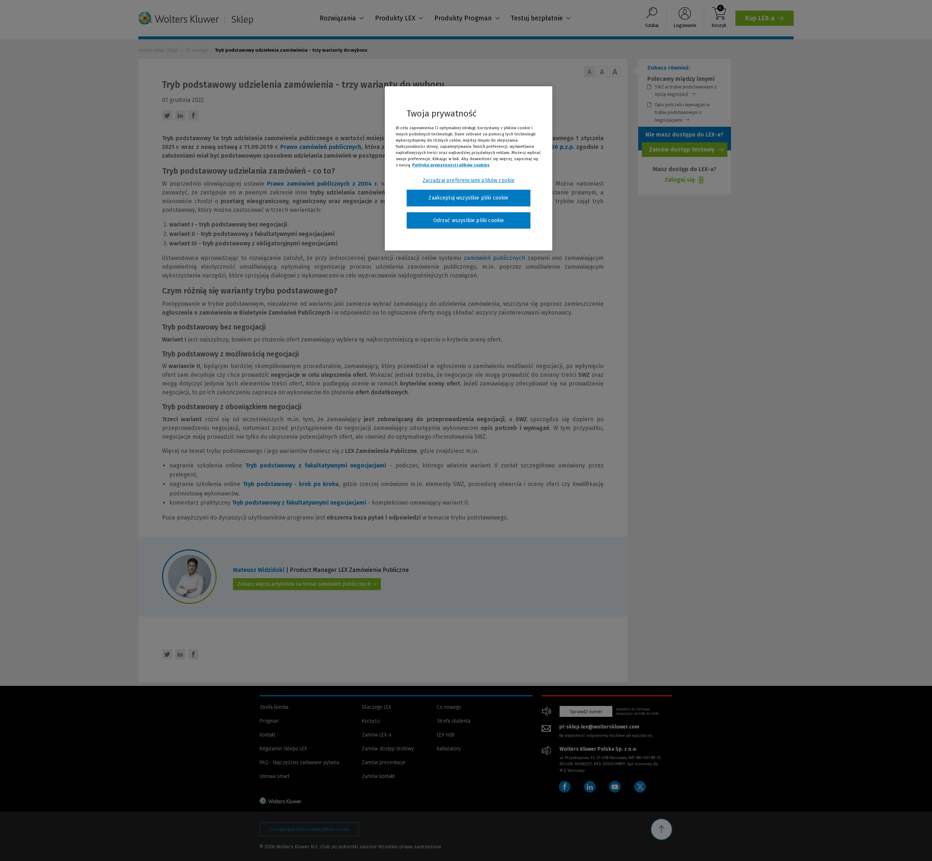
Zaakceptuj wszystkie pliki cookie (468, 198)
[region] (468, 168)
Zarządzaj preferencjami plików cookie (469, 180)
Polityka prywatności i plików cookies (451, 164)
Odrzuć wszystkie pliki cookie (468, 220)
